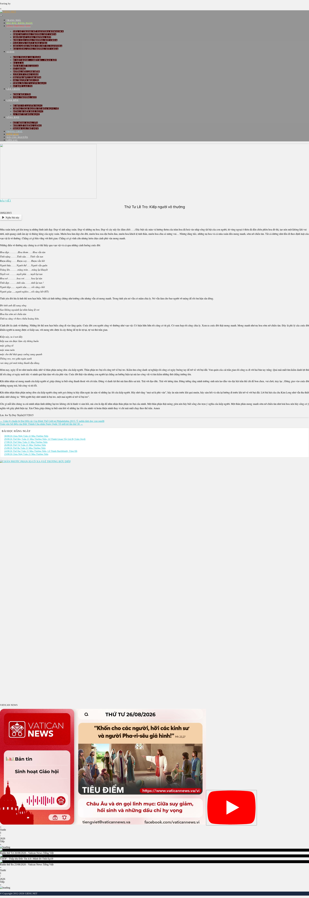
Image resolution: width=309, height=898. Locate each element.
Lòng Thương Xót (25, 97)
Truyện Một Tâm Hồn (27, 77)
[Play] (231, 808)
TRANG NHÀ (13, 20)
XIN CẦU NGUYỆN (17, 137)
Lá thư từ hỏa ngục (26, 114)
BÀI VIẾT (5, 200)
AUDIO (10, 52)
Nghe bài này (12, 217)
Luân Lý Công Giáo (25, 74)
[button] (154, 828)
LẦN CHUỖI (13, 89)
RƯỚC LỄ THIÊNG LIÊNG (27, 126)
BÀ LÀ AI (18, 63)
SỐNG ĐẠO (12, 117)
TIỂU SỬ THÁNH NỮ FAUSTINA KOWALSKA (38, 31)
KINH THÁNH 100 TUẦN (27, 57)
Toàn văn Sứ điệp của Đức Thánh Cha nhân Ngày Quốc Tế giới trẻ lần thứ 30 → (41, 424)
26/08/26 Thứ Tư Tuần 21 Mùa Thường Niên (25, 445)
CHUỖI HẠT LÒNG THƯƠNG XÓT (32, 37)
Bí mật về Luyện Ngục (27, 106)
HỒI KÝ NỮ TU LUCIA (25, 66)
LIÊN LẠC (12, 140)
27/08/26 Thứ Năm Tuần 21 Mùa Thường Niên (25, 442)
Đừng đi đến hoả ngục (28, 111)
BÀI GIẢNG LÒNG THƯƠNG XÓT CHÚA (35, 49)
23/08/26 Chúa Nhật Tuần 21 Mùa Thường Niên (26, 454)
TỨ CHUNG (19, 69)
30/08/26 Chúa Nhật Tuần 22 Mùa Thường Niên (26, 436)
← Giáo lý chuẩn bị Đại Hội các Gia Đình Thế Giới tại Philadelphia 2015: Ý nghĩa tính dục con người (52, 421)
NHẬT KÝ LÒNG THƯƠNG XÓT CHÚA (34, 34)
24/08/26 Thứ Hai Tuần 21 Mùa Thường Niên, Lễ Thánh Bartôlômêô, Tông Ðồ (40, 451)
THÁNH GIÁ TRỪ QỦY (25, 128)
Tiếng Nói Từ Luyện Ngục (29, 83)
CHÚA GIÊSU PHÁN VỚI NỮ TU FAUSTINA (37, 46)
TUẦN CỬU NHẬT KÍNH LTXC (30, 43)
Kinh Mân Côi (22, 94)
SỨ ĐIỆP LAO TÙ (22, 86)
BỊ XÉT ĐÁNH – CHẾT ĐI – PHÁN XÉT (35, 60)
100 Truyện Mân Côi (26, 80)
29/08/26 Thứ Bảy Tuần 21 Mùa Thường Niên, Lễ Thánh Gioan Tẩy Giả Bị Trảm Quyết (44, 439)
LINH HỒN (12, 100)
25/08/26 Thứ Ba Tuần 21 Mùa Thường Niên (25, 448)
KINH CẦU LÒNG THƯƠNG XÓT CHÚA (35, 40)
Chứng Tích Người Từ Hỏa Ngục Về (36, 109)
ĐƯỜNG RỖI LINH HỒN (26, 72)
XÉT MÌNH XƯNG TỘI (25, 123)
